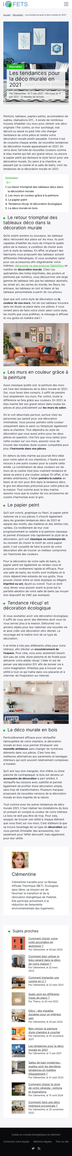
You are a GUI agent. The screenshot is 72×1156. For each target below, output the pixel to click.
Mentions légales (42, 1141)
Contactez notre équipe (16, 1141)
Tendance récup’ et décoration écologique (35, 203)
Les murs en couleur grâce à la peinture (33, 195)
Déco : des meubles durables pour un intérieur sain (44, 1014)
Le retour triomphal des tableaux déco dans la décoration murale (35, 189)
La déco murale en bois (23, 208)
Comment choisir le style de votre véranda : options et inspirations (45, 1088)
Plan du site (62, 1141)
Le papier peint (17, 199)
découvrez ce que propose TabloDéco (39, 265)
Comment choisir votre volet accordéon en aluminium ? (43, 942)
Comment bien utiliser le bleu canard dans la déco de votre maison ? (44, 960)
